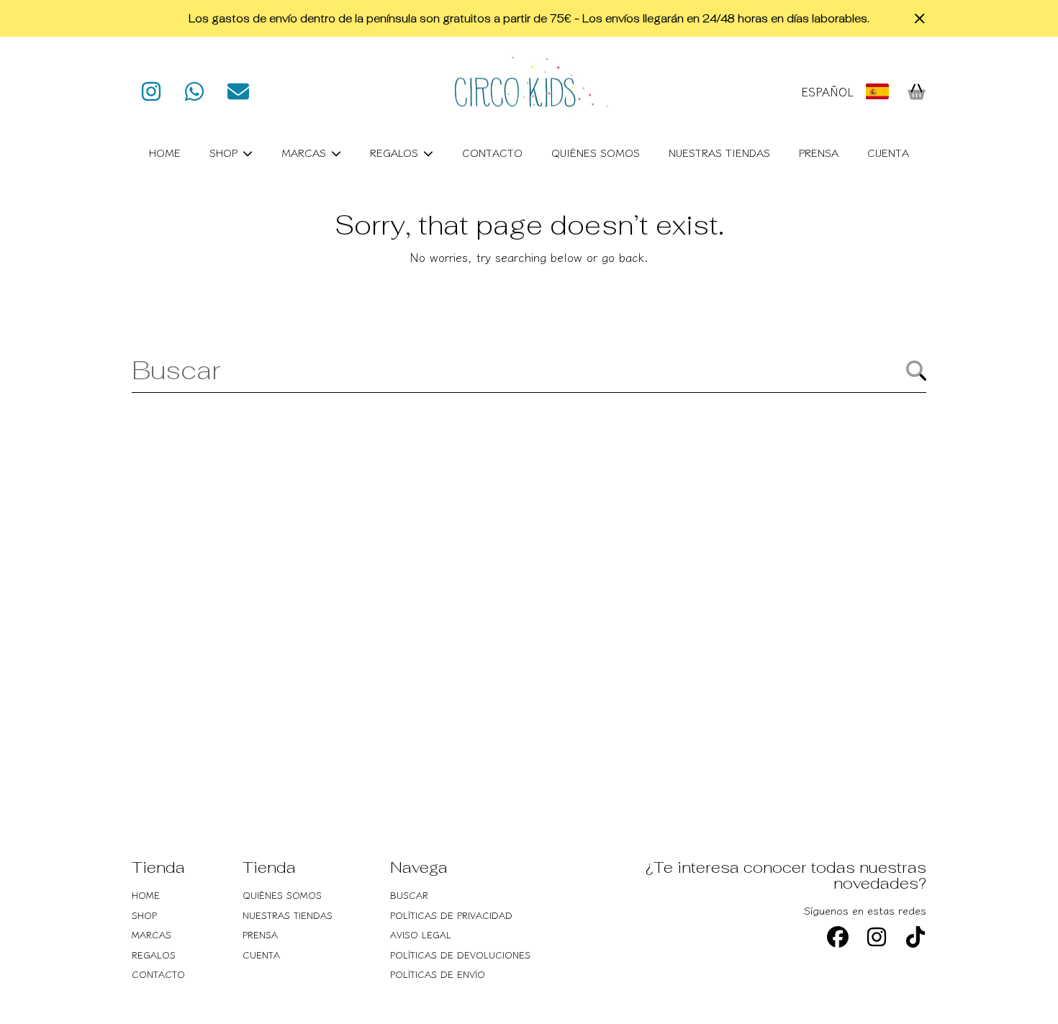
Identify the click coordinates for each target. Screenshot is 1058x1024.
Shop (225, 152)
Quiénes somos (282, 895)
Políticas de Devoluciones (460, 954)
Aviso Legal (420, 934)
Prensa (260, 934)
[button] (916, 91)
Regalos (396, 152)
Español (827, 91)
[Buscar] (916, 370)
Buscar (409, 895)
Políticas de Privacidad (451, 915)
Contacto (158, 974)
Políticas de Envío (437, 974)
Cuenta (261, 954)
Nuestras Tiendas (288, 915)
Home (146, 895)
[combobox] (529, 370)
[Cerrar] (919, 18)
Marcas (305, 152)
